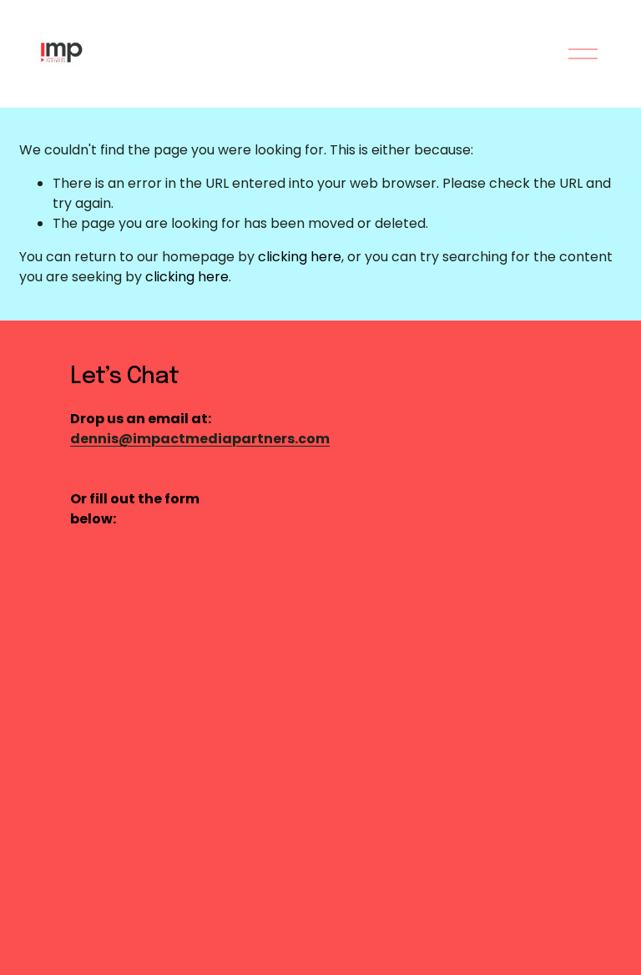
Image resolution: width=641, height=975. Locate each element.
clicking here (299, 256)
